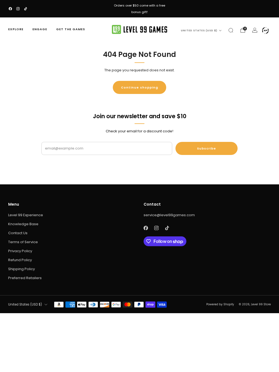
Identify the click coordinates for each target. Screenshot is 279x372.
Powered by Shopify (220, 304)
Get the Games (70, 29)
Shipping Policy (21, 269)
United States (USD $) (199, 30)
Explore (15, 29)
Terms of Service (23, 242)
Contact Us (18, 233)
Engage (39, 29)
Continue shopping (139, 87)
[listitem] (139, 9)
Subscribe (206, 148)
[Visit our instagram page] (18, 9)
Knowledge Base (23, 224)
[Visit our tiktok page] (25, 9)
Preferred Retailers (25, 277)
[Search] (230, 30)
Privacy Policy (20, 251)
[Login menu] (265, 30)
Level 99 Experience (25, 215)
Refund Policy (20, 260)
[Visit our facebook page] (10, 9)
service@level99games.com (169, 215)
